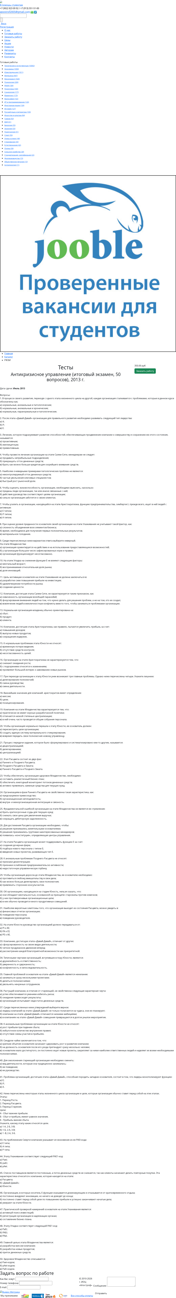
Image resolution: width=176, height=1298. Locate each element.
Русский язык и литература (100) (17, 112)
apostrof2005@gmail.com (15, 11)
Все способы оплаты (82, 1295)
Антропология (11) (11, 165)
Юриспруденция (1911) (13, 72)
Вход (3, 23)
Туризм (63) (9, 119)
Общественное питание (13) (16, 162)
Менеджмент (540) (12, 79)
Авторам (9, 50)
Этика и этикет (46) (12, 138)
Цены (7, 40)
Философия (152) (11, 99)
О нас (7, 30)
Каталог (8, 356)
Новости (9, 46)
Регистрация (7, 26)
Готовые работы (13, 33)
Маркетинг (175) (11, 95)
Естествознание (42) (12, 145)
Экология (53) (9, 128)
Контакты (9, 56)
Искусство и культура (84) (14, 115)
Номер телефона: (9, 1283)
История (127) (10, 109)
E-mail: (3, 1287)
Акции (7, 43)
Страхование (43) (11, 142)
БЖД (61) (7, 122)
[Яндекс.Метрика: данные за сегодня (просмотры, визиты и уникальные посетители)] (10, 1292)
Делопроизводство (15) (13, 158)
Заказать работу (13, 36)
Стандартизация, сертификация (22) (19, 155)
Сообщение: (100, 1285)
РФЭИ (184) (8, 85)
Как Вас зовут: (7, 1278)
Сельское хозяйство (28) (14, 152)
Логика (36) (9, 148)
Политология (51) (11, 132)
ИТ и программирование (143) (16, 102)
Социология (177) (11, 92)
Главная (8, 353)
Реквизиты (10, 53)
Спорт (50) (8, 135)
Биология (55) (10, 125)
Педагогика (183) (11, 89)
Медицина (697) (11, 75)
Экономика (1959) (11, 69)
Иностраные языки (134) (14, 105)
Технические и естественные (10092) (19, 66)
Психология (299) (11, 82)
